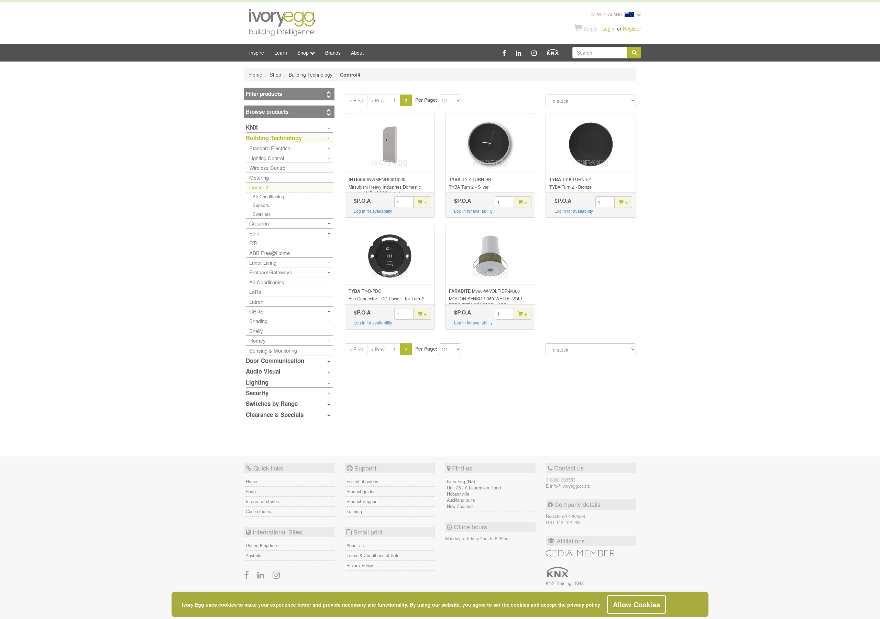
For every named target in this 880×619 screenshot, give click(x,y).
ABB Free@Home (269, 252)
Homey (257, 340)
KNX (579, 583)
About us (355, 545)
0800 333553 (562, 480)
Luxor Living (262, 262)
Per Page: (426, 99)
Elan (254, 233)
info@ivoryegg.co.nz (570, 486)
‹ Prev (378, 100)
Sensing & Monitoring (273, 350)
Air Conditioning (268, 196)
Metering (259, 177)
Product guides (360, 491)
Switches (262, 214)
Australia (254, 555)
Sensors (261, 205)
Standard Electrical (270, 148)
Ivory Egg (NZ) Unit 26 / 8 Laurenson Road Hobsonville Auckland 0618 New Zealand (474, 493)
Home (251, 481)
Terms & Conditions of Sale (372, 555)
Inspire (256, 52)
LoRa (255, 291)
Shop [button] (303, 52)
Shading (258, 320)
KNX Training (559, 583)
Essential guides (362, 481)
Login (608, 28)
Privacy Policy (359, 565)
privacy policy (583, 604)
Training (354, 511)
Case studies (258, 511)
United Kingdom (261, 545)
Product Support (362, 501)
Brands (333, 52)
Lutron (256, 301)
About (357, 52)
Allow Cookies (636, 604)
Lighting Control (266, 158)
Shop (251, 491)
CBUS (256, 311)
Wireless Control (267, 167)
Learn (280, 52)
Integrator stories (262, 501)
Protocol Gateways (270, 272)
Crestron (259, 223)
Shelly (256, 330)
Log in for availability (373, 211)
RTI (253, 242)
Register (632, 28)
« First (356, 100)
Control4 (258, 187)
